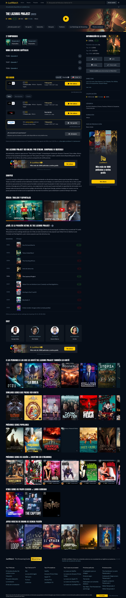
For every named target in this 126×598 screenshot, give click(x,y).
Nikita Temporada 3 (108, 586)
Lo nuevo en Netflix (70, 571)
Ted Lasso (28, 577)
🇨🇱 (75, 77)
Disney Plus (48, 579)
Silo (26, 571)
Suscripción (18, 96)
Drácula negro (87, 576)
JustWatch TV (48, 582)
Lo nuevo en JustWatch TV (72, 584)
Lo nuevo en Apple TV (71, 579)
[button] (70, 440)
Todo (9, 96)
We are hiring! (36, 559)
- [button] (12, 56)
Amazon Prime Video (51, 574)
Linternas (28, 582)
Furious (27, 579)
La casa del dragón (31, 574)
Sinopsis (51, 27)
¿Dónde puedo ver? (14, 27)
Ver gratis (28, 27)
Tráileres (62, 27)
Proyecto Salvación (12, 579)
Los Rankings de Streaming (78, 27)
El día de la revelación (12, 584)
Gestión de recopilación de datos (71, 561)
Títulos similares (97, 27)
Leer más (88, 87)
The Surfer (86, 579)
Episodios (40, 27)
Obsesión (9, 576)
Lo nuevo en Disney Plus (71, 582)
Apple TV (47, 577)
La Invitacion (10, 582)
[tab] (44, 56)
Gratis (28, 96)
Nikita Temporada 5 (108, 589)
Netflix (46, 571)
